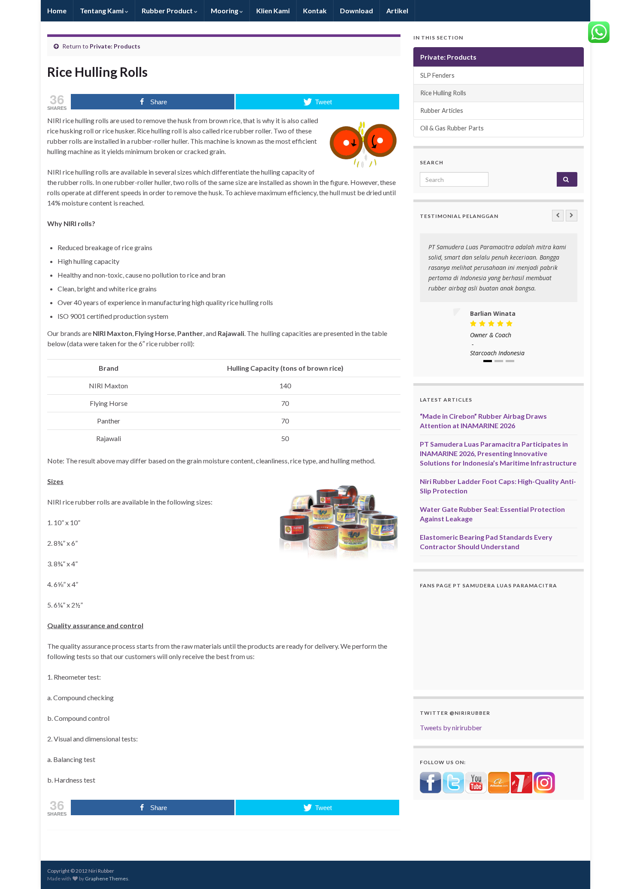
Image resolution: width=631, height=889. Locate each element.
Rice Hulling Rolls (443, 93)
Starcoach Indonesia (497, 353)
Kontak (315, 10)
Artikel (397, 10)
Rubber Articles (441, 110)
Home (57, 10)
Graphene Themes (106, 878)
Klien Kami (273, 10)
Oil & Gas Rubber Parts (452, 128)
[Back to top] (611, 869)
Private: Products (115, 46)
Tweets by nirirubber (451, 727)
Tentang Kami (102, 10)
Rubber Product (168, 10)
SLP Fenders (437, 75)
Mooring (225, 10)
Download (356, 10)
